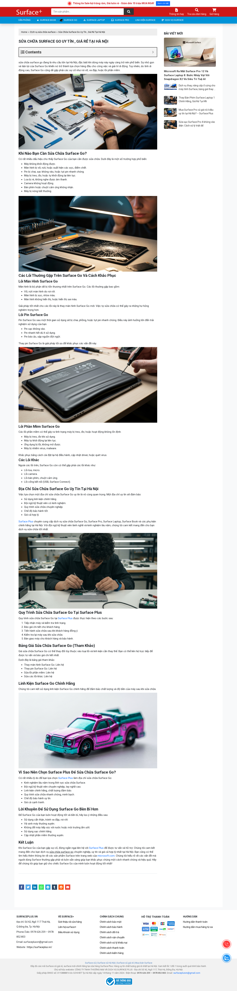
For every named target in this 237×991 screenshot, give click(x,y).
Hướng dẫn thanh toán (195, 921)
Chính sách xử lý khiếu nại (113, 942)
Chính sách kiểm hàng (112, 953)
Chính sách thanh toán (112, 947)
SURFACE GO (70, 20)
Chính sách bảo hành (111, 927)
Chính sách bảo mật (110, 921)
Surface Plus (26, 521)
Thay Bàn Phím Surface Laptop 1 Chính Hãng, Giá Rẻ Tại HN (197, 99)
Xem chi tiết (163, 3)
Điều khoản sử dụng (68, 932)
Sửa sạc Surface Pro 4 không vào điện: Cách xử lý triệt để (197, 124)
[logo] (29, 12)
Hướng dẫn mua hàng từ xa (198, 927)
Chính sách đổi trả (109, 932)
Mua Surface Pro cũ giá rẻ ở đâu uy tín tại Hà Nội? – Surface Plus (196, 111)
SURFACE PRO (122, 20)
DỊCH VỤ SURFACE (174, 20)
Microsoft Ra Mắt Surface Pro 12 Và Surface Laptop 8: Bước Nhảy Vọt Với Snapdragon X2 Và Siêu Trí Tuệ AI (186, 75)
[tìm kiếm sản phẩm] (129, 11)
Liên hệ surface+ (67, 927)
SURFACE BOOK (48, 20)
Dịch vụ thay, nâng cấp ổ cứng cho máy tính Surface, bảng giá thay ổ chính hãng (197, 87)
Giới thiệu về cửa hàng (70, 921)
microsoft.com (106, 855)
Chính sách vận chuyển (112, 937)
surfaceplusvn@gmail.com (186, 973)
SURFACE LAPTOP (96, 20)
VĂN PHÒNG (24, 20)
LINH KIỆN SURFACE (145, 20)
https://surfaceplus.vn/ (39, 947)
